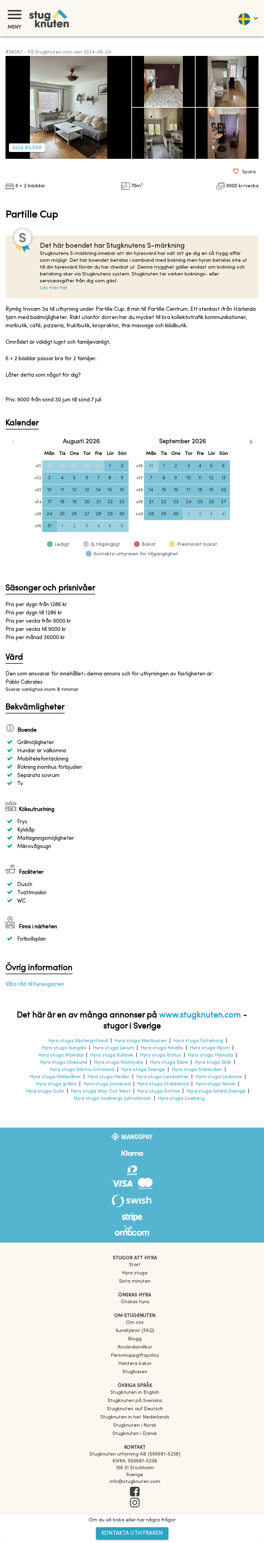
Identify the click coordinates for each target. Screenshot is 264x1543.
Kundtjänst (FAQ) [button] (135, 1331)
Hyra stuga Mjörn (210, 1048)
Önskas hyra (135, 1302)
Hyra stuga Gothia (158, 1091)
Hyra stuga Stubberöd (163, 1084)
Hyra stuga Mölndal (61, 1055)
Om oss (135, 1322)
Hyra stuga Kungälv (64, 1048)
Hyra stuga (134, 1273)
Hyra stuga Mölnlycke (118, 1062)
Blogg (135, 1339)
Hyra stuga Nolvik (215, 1084)
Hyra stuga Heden (108, 1077)
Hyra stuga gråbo (56, 1084)
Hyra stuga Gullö (45, 1091)
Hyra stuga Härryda (210, 1055)
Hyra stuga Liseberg (181, 1098)
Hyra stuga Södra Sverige (215, 1091)
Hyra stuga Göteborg (198, 1041)
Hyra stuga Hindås (162, 1048)
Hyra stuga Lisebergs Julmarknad (112, 1098)
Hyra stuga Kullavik (111, 1055)
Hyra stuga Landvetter (162, 1077)
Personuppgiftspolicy (135, 1355)
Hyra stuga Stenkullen (197, 1070)
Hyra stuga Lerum (113, 1048)
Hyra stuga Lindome (218, 1077)
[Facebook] (135, 1492)
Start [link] (135, 1265)
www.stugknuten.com (200, 1015)
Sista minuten (135, 1281)
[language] (247, 18)
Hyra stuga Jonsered (107, 1084)
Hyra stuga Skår (213, 1062)
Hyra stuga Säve (169, 1062)
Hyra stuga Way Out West (101, 1091)
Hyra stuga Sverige (143, 1070)
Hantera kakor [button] (135, 1364)
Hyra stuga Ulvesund (63, 1062)
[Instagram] (135, 1503)
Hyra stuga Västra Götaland (82, 1070)
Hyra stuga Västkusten (140, 1041)
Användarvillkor (135, 1347)
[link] (134, 1392)
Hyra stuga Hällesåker (55, 1077)
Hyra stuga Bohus (160, 1055)
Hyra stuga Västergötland (78, 1041)
